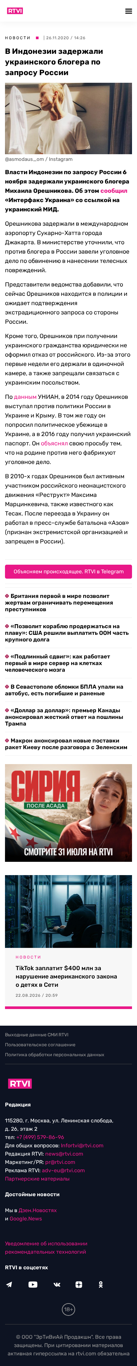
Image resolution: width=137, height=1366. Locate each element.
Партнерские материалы (37, 1179)
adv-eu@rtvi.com (63, 1170)
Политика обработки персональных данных (54, 1055)
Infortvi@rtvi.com (82, 1145)
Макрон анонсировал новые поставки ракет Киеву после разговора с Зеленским (66, 743)
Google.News (26, 1218)
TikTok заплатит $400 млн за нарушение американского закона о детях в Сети (66, 976)
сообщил (113, 190)
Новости (18, 38)
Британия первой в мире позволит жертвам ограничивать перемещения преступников (59, 603)
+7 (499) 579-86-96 (40, 1137)
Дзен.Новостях (38, 1210)
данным (25, 396)
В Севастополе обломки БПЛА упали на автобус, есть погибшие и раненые (64, 690)
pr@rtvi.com (60, 1162)
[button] (129, 10)
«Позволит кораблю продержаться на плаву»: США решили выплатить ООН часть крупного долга (67, 633)
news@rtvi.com (64, 1154)
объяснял (54, 443)
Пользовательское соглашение (40, 1045)
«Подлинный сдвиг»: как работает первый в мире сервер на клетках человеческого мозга (57, 663)
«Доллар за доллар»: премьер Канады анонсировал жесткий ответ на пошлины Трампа (64, 717)
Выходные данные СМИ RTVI (36, 1035)
